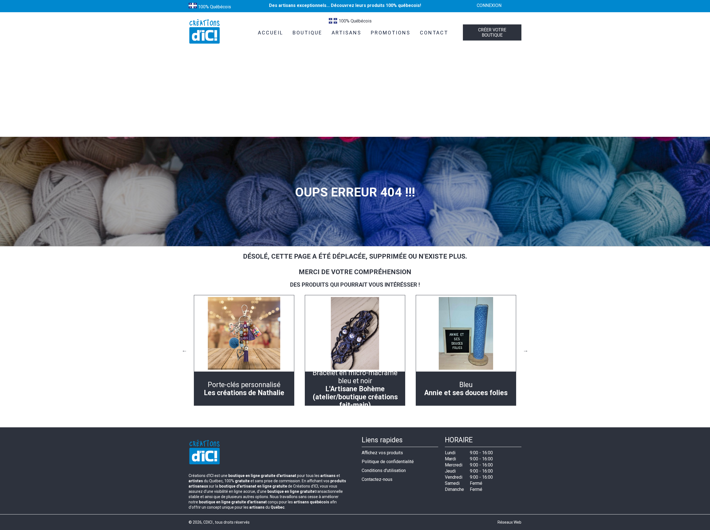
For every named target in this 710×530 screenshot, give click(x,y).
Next (525, 350)
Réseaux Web (509, 522)
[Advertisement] (355, 95)
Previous (184, 350)
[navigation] (244, 350)
